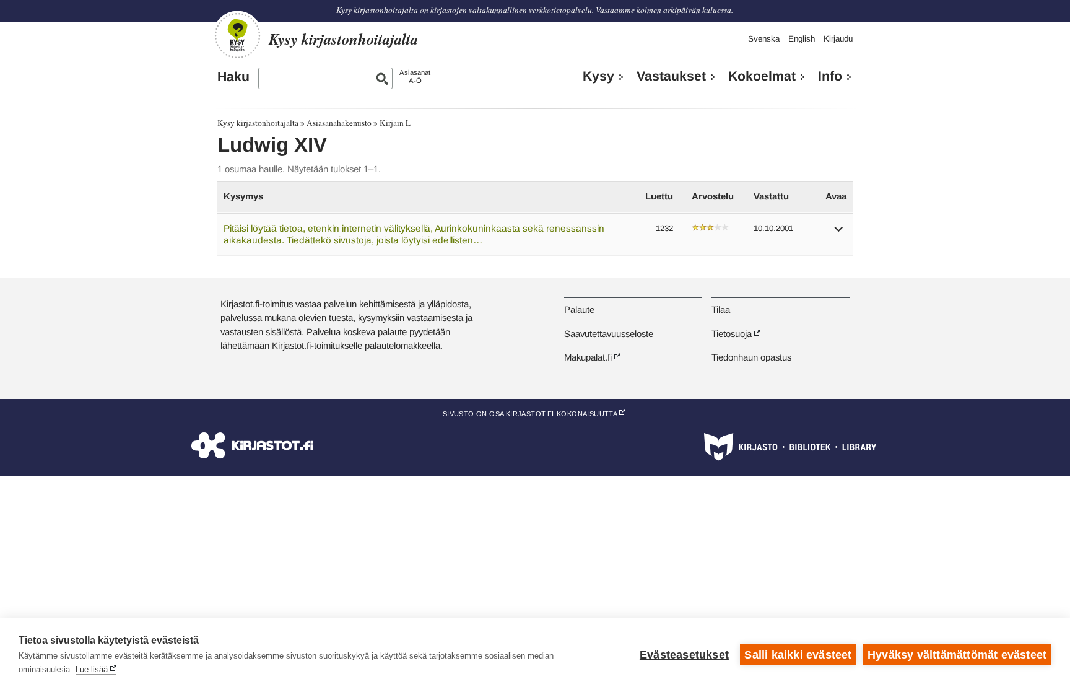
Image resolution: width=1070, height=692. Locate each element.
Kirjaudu (838, 38)
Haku (233, 76)
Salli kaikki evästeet (797, 655)
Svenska (764, 38)
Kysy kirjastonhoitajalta (257, 122)
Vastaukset (671, 76)
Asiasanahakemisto (339, 122)
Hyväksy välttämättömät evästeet (957, 655)
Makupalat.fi (588, 357)
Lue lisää (92, 669)
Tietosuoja (731, 333)
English (801, 38)
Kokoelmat (762, 76)
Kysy (598, 76)
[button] (839, 233)
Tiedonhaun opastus (751, 357)
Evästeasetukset (684, 655)
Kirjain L (395, 122)
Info (830, 76)
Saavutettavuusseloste (608, 333)
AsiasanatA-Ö (414, 76)
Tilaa (720, 309)
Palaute (579, 309)
